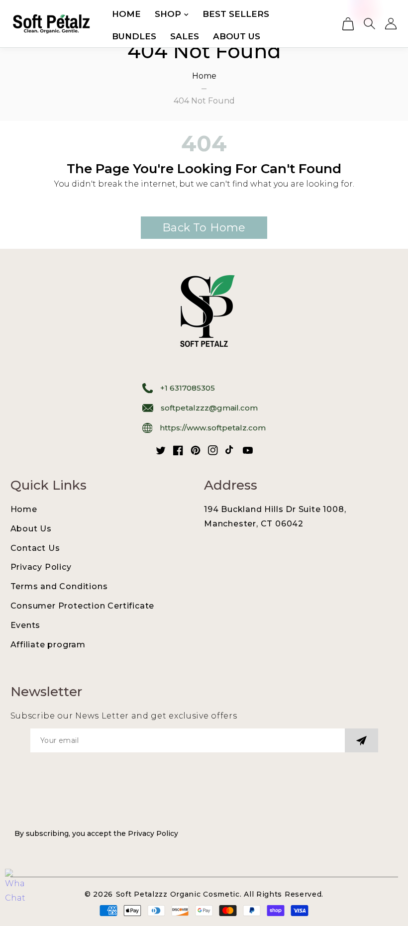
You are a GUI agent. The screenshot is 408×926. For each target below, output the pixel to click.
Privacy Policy (41, 567)
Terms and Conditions (59, 586)
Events (25, 625)
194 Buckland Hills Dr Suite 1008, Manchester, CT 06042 (275, 516)
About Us (31, 528)
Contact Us (35, 548)
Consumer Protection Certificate (82, 606)
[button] (348, 23)
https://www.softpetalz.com (213, 427)
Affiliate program (48, 644)
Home (204, 76)
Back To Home (203, 227)
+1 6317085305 (187, 388)
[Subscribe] (361, 740)
